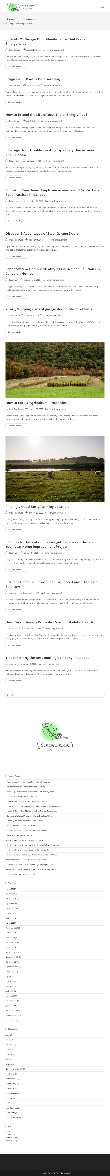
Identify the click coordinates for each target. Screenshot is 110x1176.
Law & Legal (10, 1074)
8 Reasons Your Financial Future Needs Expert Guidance (28, 782)
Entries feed (10, 1134)
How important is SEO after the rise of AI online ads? (26, 859)
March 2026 (10, 889)
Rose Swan (13, 280)
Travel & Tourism (12, 1117)
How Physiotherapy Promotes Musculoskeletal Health (49, 622)
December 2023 (12, 952)
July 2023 (9, 976)
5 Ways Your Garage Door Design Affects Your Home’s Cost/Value (31, 855)
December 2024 (12, 928)
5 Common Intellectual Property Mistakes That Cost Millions (29, 816)
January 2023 (11, 1005)
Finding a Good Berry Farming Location (37, 506)
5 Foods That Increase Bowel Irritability (21, 874)
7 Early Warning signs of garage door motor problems (49, 309)
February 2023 (11, 1001)
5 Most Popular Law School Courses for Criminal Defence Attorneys (32, 845)
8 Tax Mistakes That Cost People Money (21, 796)
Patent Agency (11, 1093)
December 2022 (12, 1010)
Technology (10, 1112)
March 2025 (10, 923)
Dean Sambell (15, 50)
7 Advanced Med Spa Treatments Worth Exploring (25, 786)
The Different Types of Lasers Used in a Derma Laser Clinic (29, 850)
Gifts (7, 1059)
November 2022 (12, 1015)
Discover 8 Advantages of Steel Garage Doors (42, 233)
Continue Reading (17, 67)
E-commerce (10, 1049)
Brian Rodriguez (16, 240)
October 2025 (11, 899)
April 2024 (9, 932)
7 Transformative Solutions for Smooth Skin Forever (26, 830)
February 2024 (11, 942)
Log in (8, 1131)
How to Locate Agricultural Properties (36, 402)
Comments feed (12, 1137)
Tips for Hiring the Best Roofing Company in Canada (48, 657)
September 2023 (12, 967)
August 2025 (10, 908)
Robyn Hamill (15, 161)
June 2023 (9, 981)
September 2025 (12, 903)
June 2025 (9, 913)
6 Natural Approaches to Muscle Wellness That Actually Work (30, 791)
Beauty (8, 1040)
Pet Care (9, 1098)
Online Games (11, 1088)
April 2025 (9, 918)
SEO (7, 1103)
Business (9, 1044)
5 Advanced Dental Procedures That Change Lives (25, 825)
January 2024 (11, 947)
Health (8, 1064)
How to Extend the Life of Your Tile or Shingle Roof (46, 114)
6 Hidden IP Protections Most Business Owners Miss (26, 801)
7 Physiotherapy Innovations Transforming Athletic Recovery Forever (33, 806)
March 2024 (10, 937)
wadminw (13, 593)
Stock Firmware (12, 1108)
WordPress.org (11, 1141)
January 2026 (11, 894)
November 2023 (12, 957)
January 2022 (11, 1020)
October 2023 (11, 962)
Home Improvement (55, 50)
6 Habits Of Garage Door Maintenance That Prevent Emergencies (31, 811)
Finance (9, 1054)
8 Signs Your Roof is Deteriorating (33, 79)
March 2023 (10, 996)
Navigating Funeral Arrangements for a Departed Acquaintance (31, 869)
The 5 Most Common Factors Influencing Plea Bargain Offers (30, 864)
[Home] (6, 23)
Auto (7, 1035)
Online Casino (11, 1078)
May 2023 (9, 986)
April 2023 (9, 991)
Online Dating (11, 1083)
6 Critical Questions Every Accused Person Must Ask (26, 821)
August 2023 (10, 971)
